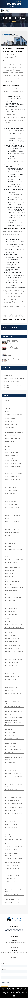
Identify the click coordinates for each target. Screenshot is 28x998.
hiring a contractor (11, 562)
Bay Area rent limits (11, 435)
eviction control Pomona (12, 541)
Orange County (9, 671)
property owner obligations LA (14, 711)
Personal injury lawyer (11, 682)
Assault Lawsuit (9, 421)
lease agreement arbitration (13, 624)
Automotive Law (9, 430)
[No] (26, 992)
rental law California (11, 789)
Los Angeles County (10, 635)
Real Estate (8, 729)
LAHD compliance (10, 584)
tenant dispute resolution (13, 862)
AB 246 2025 (8, 408)
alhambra (8, 411)
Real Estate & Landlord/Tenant (13, 373)
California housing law (12, 455)
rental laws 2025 (10, 792)
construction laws (10, 501)
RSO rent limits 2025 (11, 827)
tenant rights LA (10, 878)
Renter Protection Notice (12, 816)
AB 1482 (7, 403)
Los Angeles (8, 632)
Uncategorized (21, 56)
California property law (12, 476)
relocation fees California (12, 738)
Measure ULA (8, 654)
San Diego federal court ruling (14, 839)
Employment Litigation (11, 527)
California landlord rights (13, 463)
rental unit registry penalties (14, 813)
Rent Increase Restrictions (13, 768)
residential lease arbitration (13, 819)
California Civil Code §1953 (12, 452)
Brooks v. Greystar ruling (12, 438)
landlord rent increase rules (13, 606)
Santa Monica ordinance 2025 (13, 846)
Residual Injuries (10, 821)
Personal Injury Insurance (12, 676)
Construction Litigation (12, 507)
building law (9, 444)
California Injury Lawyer (12, 458)
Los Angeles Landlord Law (12, 645)
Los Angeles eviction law (12, 638)
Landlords (8, 621)
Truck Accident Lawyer (11, 887)
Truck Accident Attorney (12, 884)
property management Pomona (14, 706)
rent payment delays (11, 770)
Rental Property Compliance (13, 797)
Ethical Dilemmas (10, 538)
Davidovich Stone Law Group (13, 515)
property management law (13, 699)
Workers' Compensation (12, 894)
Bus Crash (8, 449)
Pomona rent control (11, 687)
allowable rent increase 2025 (13, 414)
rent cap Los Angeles (11, 743)
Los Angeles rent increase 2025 (14, 651)
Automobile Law (9, 427)
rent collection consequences (14, 749)
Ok (14, 995)
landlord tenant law (11, 614)
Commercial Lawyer (10, 493)
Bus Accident (9, 446)
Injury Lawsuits (9, 570)
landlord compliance (11, 590)
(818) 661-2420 (14, 6)
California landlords (11, 471)
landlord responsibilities (12, 608)
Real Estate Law (9, 735)
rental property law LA (12, 800)
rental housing (9, 782)
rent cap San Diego (10, 746)
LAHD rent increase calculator (14, 587)
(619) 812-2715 (14, 957)
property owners (10, 714)
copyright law (9, 510)
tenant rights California (12, 875)
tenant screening (10, 881)
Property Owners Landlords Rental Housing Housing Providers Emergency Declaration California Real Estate (13, 721)
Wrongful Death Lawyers (12, 902)
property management (11, 696)
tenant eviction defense (12, 865)
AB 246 (7, 406)
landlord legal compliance (13, 597)
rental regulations (11, 810)
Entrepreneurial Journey (12, 532)
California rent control (12, 482)
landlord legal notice (11, 600)
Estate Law (8, 535)
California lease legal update (13, 473)
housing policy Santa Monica (13, 567)
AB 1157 (7, 400)
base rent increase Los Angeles (14, 432)
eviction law (8, 546)
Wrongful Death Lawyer (12, 899)
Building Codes (9, 441)
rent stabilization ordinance (13, 776)
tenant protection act (11, 873)
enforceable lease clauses (12, 529)
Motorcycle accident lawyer (13, 659)
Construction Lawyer (11, 504)
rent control (9, 752)
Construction (8, 375)
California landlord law (12, 460)
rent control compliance (12, 755)
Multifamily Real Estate (12, 665)
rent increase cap (10, 762)
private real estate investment (14, 693)
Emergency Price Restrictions (13, 524)
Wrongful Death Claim (11, 897)
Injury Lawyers (9, 576)
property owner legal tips (13, 709)
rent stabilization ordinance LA (14, 779)
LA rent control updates (12, 581)
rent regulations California (13, 773)
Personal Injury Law (11, 679)
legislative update (10, 630)
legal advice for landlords (13, 627)
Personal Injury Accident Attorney (14, 378)
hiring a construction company (14, 559)
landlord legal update (11, 603)
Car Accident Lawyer (11, 490)
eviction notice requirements (13, 549)
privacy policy (22, 993)
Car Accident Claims (10, 487)
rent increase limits (11, 765)
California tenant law (11, 485)
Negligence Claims (10, 668)
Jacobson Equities (10, 579)
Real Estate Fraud (10, 732)
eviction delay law (10, 543)
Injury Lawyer (9, 573)
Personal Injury (9, 673)
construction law (10, 499)
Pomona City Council (11, 685)
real (6, 727)
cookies (16, 993)
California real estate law (12, 479)
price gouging (9, 690)
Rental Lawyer (9, 794)
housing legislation (11, 565)
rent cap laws (9, 741)
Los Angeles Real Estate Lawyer (14, 648)
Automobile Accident (11, 424)
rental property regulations (13, 807)
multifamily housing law (12, 662)
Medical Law (8, 657)
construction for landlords (13, 496)
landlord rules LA (10, 611)
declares (7, 518)
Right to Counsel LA (11, 824)
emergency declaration (12, 521)
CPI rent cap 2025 (10, 513)
